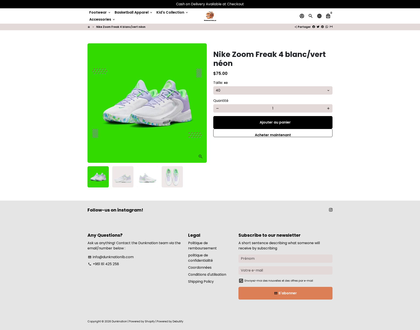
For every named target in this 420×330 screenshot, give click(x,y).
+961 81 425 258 (103, 263)
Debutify (178, 321)
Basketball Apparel (134, 12)
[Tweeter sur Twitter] (318, 27)
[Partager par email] (331, 27)
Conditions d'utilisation (207, 274)
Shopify (150, 321)
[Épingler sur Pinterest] (322, 27)
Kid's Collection (172, 12)
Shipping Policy (201, 281)
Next (201, 103)
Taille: (220, 82)
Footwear (100, 12)
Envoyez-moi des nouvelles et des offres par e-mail (279, 280)
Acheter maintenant (273, 134)
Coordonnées (200, 267)
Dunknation (119, 321)
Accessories (102, 19)
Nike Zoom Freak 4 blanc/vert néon (120, 27)
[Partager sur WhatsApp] (327, 27)
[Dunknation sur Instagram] (330, 209)
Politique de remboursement (202, 245)
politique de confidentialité (200, 258)
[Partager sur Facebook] (313, 27)
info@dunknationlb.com (111, 256)
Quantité (220, 100)
